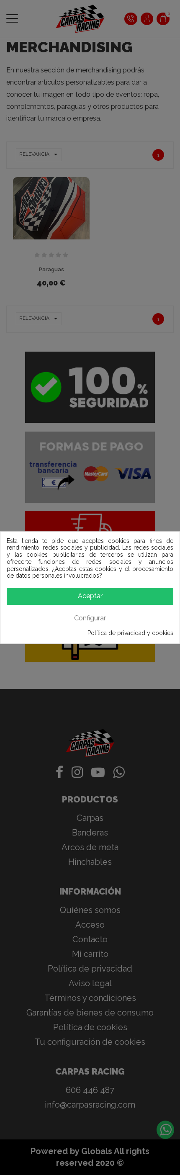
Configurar (90, 618)
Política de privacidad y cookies (130, 633)
